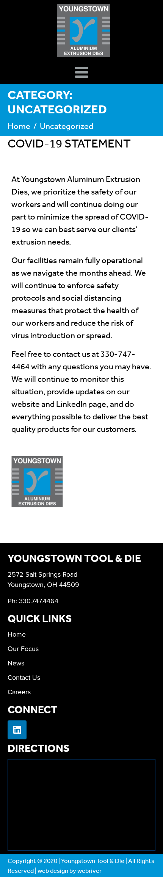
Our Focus (23, 649)
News (16, 663)
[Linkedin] (17, 729)
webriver (89, 870)
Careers (19, 692)
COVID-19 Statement (69, 143)
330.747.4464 (38, 601)
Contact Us (24, 677)
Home (17, 634)
